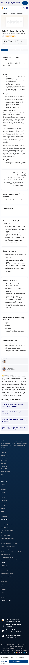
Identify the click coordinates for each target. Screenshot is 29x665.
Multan (2, 495)
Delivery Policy (4, 458)
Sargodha (3, 505)
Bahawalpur (4, 508)
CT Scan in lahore (5, 570)
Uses (11, 50)
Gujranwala (4, 500)
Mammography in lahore (7, 573)
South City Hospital (5, 549)
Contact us (4, 466)
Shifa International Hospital (7, 538)
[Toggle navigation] (27, 8)
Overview (4, 50)
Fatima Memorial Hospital (7, 530)
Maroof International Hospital (8, 546)
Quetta (3, 511)
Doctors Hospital (5, 522)
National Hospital (5, 527)
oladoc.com (24, 648)
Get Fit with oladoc (5, 597)
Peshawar (3, 497)
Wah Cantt (3, 514)
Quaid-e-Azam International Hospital (10, 541)
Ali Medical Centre (5, 535)
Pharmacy (3, 589)
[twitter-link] (12, 652)
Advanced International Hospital (9, 543)
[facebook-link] (14, 652)
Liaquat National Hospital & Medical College (11, 560)
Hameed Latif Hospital (6, 524)
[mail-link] (22, 652)
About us (3, 452)
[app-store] (8, 606)
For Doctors (4, 587)
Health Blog (4, 581)
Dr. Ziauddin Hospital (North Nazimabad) (11, 551)
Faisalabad (3, 503)
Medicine (7, 13)
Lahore (2, 487)
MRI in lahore (4, 565)
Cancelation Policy (5, 471)
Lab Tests (3, 595)
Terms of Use (4, 468)
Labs (2, 592)
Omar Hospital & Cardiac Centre (9, 532)
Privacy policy (4, 455)
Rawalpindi (3, 492)
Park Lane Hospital (5, 554)
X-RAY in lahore (5, 568)
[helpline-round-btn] (24, 8)
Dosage (17, 50)
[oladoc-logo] (4, 8)
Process (3, 477)
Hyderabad (4, 516)
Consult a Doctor (19, 661)
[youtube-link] (19, 652)
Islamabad (3, 489)
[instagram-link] (17, 652)
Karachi (3, 484)
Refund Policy (4, 460)
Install (25, 3)
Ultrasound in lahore (6, 576)
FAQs (2, 474)
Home (2, 13)
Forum (2, 584)
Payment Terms (5, 463)
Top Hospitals (4, 519)
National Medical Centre (7, 557)
